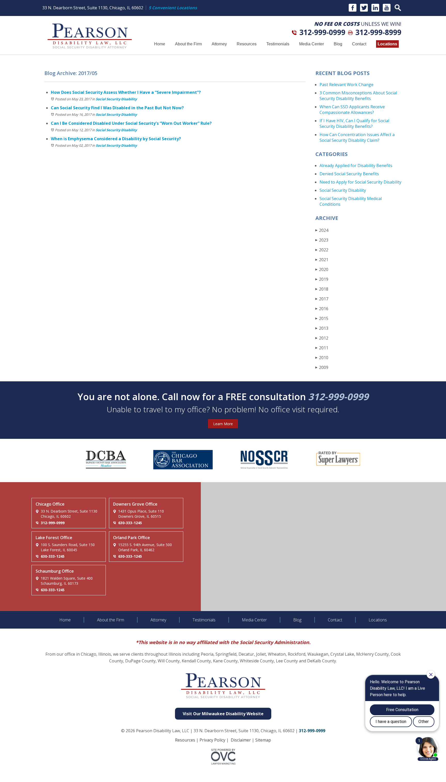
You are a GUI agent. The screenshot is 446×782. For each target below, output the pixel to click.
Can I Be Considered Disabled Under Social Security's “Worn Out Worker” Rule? (131, 123)
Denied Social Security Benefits (349, 174)
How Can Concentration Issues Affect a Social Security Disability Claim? (357, 137)
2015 (321, 318)
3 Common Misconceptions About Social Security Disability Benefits (358, 95)
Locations (387, 44)
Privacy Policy (212, 740)
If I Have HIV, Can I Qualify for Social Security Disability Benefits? (354, 123)
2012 (321, 338)
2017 (321, 299)
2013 (321, 328)
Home (159, 44)
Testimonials (277, 44)
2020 (321, 269)
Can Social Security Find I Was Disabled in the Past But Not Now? (117, 108)
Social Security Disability (116, 99)
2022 (321, 250)
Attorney (219, 44)
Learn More (223, 423)
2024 (321, 230)
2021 (321, 259)
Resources (247, 44)
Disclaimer (241, 740)
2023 (321, 240)
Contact (359, 44)
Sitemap (263, 740)
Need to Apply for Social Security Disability (360, 182)
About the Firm (188, 44)
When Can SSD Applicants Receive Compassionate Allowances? (352, 109)
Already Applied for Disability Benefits (356, 165)
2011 (321, 348)
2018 (321, 289)
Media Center (311, 44)
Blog (338, 44)
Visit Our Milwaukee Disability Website (223, 714)
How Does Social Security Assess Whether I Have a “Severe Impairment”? (126, 92)
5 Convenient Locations (173, 8)
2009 (321, 367)
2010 (321, 357)
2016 (321, 308)
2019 (321, 279)
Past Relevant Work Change (346, 84)
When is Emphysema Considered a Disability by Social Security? (116, 139)
